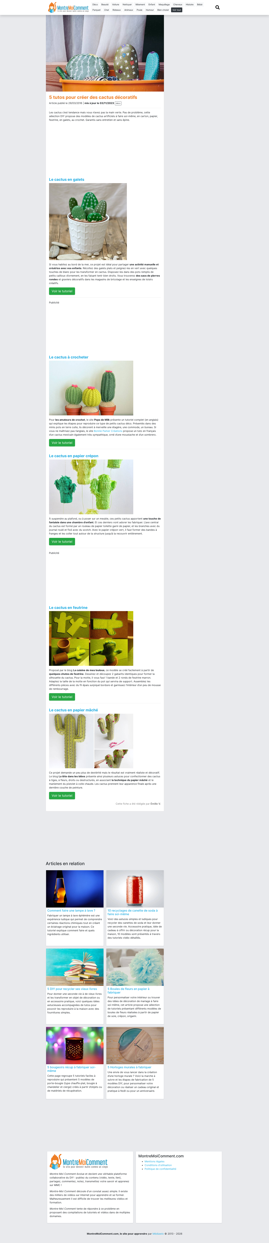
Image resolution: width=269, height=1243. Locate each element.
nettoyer (127, 4)
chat (106, 10)
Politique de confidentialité (160, 1168)
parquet (96, 10)
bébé (199, 4)
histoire (189, 4)
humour (150, 10)
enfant (152, 4)
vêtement (140, 4)
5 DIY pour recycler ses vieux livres (72, 989)
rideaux (117, 10)
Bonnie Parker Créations (108, 430)
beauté (105, 4)
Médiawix (158, 1233)
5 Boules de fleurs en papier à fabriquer (128, 990)
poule (139, 10)
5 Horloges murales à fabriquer (129, 1067)
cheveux (177, 4)
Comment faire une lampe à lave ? (71, 910)
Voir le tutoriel (62, 291)
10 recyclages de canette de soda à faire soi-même (133, 912)
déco (95, 4)
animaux (128, 10)
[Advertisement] (76, 148)
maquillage (164, 4)
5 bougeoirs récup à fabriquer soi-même (71, 1069)
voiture (115, 4)
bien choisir (163, 10)
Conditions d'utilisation (158, 1165)
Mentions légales (154, 1161)
